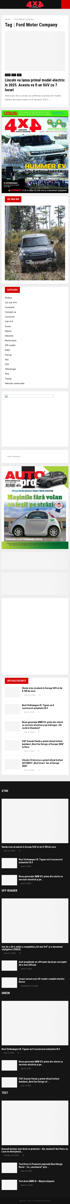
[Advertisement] (35, 636)
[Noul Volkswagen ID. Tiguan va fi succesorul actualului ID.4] (12, 709)
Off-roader (10, 345)
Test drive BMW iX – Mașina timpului (36, 1181)
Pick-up (8, 354)
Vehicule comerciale (14, 383)
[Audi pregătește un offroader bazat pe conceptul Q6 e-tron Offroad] (9, 965)
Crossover (10, 316)
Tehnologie (10, 369)
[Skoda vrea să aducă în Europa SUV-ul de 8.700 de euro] (12, 692)
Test (7, 373)
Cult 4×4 (9, 321)
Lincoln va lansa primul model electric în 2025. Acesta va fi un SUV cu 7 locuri (35, 85)
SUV (19, 75)
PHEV (7, 350)
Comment (9, 307)
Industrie (9, 335)
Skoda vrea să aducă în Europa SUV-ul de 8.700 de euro (29, 847)
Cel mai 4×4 (11, 302)
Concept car (10, 311)
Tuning (8, 378)
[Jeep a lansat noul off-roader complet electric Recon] (9, 982)
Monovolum (10, 340)
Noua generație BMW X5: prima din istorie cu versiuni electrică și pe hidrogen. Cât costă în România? (42, 725)
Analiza (8, 297)
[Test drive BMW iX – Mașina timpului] (9, 1185)
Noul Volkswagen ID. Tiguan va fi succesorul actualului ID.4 (31, 1049)
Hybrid (8, 331)
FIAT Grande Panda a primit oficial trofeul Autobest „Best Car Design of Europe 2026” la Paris (43, 744)
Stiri (13, 75)
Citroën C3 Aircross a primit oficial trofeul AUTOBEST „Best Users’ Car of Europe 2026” (42, 763)
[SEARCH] (61, 456)
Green (8, 75)
